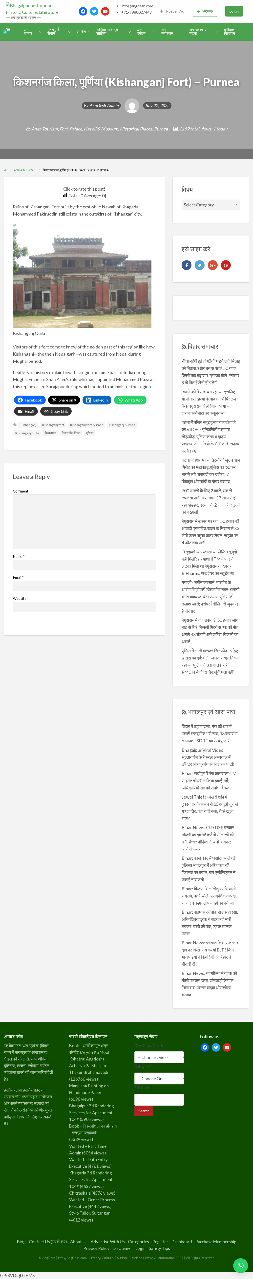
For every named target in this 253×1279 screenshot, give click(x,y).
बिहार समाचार (203, 346)
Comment (20, 491)
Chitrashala (80, 1193)
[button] (240, 1265)
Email (18, 577)
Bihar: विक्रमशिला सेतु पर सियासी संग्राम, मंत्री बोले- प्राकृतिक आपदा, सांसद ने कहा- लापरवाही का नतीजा (209, 896)
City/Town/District (150, 1045)
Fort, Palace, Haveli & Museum (89, 128)
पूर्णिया (89, 433)
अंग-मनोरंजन (167, 31)
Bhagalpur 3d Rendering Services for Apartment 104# (91, 1112)
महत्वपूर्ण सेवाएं (53, 31)
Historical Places (136, 128)
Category (143, 1066)
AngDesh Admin (104, 105)
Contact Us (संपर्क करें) (48, 1241)
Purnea (161, 128)
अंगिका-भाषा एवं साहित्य (107, 31)
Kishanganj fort (53, 425)
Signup (207, 11)
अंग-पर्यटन (141, 31)
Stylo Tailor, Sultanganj (90, 1213)
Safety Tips (159, 1248)
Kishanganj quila (27, 433)
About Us (78, 1241)
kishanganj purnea (122, 425)
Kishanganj (28, 425)
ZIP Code (142, 1087)
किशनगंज (50, 433)
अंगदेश (81, 31)
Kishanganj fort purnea (86, 425)
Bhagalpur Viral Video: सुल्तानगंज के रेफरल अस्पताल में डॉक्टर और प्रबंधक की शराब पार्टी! (208, 757)
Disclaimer (122, 1248)
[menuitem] (172, 11)
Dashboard (181, 1241)
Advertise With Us (108, 1241)
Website (19, 598)
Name (19, 556)
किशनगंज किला (71, 433)
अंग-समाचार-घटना (198, 31)
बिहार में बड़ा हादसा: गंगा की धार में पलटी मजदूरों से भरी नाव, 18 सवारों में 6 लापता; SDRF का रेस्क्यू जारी (209, 733)
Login (234, 11)
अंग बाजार (28, 31)
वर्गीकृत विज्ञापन (229, 31)
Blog (21, 1241)
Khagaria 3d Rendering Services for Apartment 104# (91, 1179)
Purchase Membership (215, 1241)
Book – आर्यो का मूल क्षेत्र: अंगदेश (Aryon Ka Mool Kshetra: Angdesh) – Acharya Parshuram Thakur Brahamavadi (89, 1059)
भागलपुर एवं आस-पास (211, 711)
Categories (138, 1241)
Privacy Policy (96, 1248)
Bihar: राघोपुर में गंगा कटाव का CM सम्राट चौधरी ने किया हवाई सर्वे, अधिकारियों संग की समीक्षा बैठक (209, 780)
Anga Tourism (44, 128)
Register (160, 1241)
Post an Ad (174, 11)
